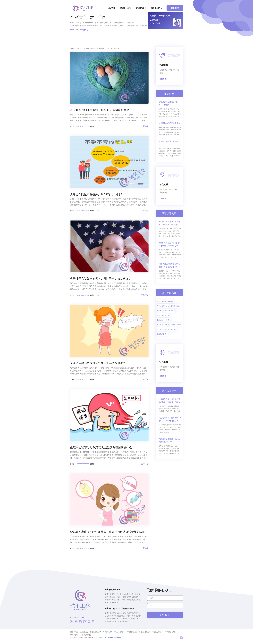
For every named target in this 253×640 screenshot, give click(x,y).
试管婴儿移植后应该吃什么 (169, 123)
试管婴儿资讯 (156, 8)
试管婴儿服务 (125, 8)
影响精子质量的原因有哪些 (166, 311)
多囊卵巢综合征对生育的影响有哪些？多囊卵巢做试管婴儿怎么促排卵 (169, 244)
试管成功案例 (141, 8)
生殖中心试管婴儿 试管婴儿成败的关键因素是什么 (101, 447)
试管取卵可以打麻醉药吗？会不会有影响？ (169, 103)
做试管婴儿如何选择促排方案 (166, 329)
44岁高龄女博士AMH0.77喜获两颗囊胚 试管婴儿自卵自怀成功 (169, 401)
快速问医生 (132, 632)
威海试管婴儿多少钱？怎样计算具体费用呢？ (98, 363)
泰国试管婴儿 (120, 632)
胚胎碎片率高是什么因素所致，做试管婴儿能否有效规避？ (169, 223)
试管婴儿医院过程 (163, 315)
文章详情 (145, 126)
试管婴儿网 (170, 632)
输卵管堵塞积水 (176, 306)
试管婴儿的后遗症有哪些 (165, 301)
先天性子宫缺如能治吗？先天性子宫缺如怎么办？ (100, 278)
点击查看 (162, 79)
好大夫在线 (107, 632)
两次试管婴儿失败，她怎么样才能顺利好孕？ (169, 440)
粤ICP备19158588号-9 (113, 638)
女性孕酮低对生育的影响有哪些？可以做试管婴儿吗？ (169, 265)
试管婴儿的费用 (176, 324)
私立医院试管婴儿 (163, 324)
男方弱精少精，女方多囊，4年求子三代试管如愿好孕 (170, 419)
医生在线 (84, 632)
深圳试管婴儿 (157, 632)
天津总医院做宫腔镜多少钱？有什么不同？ (96, 194)
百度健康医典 (144, 632)
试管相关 (84, 30)
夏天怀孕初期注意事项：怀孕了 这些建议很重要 (99, 109)
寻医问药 (74, 635)
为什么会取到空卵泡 (163, 320)
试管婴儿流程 (85, 635)
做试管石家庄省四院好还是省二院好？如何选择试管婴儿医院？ (109, 531)
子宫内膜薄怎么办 (163, 306)
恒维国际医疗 (95, 632)
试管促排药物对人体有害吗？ (168, 142)
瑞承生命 (112, 8)
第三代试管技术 (162, 334)
